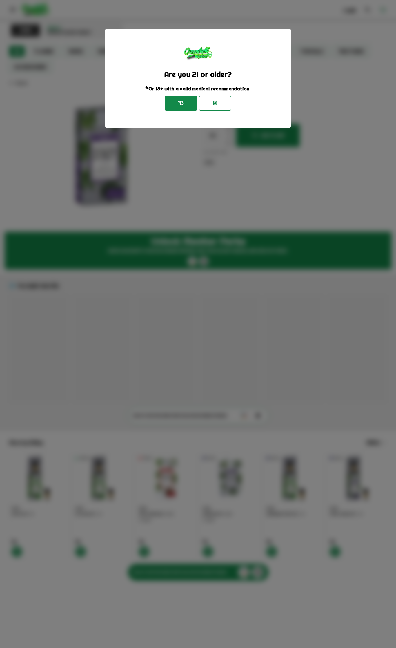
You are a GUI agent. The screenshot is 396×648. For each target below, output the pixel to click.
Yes (181, 103)
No (215, 103)
